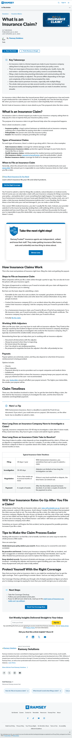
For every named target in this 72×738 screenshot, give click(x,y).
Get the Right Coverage (12, 185)
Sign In (63, 2)
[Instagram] (44, 718)
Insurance (5, 14)
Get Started (15, 712)
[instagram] (14, 673)
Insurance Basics (16, 14)
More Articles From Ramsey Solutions (14, 667)
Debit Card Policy (10, 726)
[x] (9, 673)
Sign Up (56, 622)
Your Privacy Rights (31, 726)
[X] (39, 637)
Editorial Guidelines (36, 728)
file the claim (16, 318)
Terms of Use (65, 626)
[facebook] (4, 673)
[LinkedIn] (33, 637)
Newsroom (43, 712)
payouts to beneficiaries (31, 155)
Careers (21, 712)
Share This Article (11, 51)
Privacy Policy (30, 628)
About (58, 712)
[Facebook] (27, 637)
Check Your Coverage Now (36, 607)
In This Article (6, 7)
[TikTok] (33, 718)
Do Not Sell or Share (43, 726)
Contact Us (28, 712)
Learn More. (12, 663)
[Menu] (68, 3)
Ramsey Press (52, 712)
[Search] (59, 3)
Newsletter (36, 712)
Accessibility (62, 726)
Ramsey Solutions (16, 38)
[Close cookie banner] (69, 732)
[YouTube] (39, 718)
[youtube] (20, 673)
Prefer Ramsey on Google (30, 51)
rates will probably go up (50, 508)
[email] (45, 637)
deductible (6, 168)
